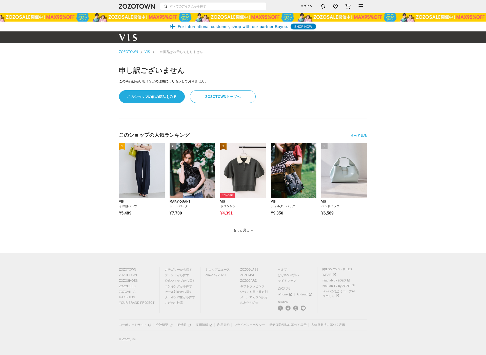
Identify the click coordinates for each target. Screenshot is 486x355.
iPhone (283, 294)
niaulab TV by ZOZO (336, 286)
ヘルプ (282, 269)
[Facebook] (288, 310)
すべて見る (359, 135)
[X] (280, 310)
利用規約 (223, 325)
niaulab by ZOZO (334, 280)
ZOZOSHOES (128, 280)
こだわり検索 (174, 303)
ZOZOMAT (247, 275)
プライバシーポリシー (249, 325)
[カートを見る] (348, 6)
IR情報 (182, 325)
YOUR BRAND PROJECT (136, 303)
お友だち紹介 (249, 303)
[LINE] (303, 308)
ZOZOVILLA (127, 292)
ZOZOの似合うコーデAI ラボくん (338, 294)
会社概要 (162, 325)
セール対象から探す (178, 292)
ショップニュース (218, 269)
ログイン (306, 6)
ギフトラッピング (252, 286)
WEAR (327, 275)
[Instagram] (295, 310)
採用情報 (202, 325)
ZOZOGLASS (249, 269)
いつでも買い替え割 (254, 292)
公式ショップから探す (180, 280)
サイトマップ (287, 280)
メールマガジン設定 (254, 297)
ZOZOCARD (248, 280)
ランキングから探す (178, 286)
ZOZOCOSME (128, 275)
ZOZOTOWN (128, 52)
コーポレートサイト (133, 325)
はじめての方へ (288, 275)
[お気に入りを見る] (335, 6)
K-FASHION (127, 297)
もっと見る (241, 230)
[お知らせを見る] (322, 6)
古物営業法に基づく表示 (328, 325)
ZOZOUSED (127, 286)
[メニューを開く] (360, 6)
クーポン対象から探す (180, 297)
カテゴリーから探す (178, 269)
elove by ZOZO (216, 275)
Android (302, 294)
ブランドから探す (177, 275)
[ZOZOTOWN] (137, 6)
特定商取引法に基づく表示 (288, 325)
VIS (147, 52)
